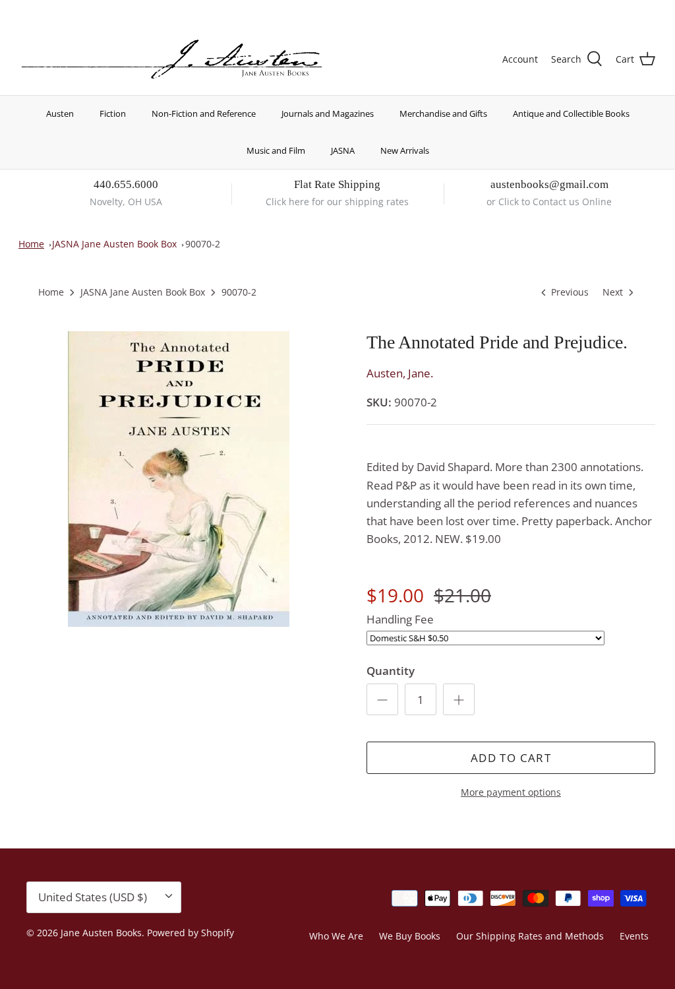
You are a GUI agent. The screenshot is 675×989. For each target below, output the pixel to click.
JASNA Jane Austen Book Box (114, 244)
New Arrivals (404, 150)
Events (634, 936)
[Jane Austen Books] (172, 59)
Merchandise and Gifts (443, 113)
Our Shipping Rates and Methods (530, 936)
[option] (179, 479)
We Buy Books (409, 936)
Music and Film (276, 150)
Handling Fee (400, 619)
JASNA (343, 150)
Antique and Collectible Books (571, 113)
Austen (60, 113)
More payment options (511, 792)
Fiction (113, 113)
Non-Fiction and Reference (204, 113)
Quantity (391, 670)
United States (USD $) (594, 11)
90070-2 (202, 244)
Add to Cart (511, 757)
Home (31, 244)
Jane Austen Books (101, 932)
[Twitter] (25, 10)
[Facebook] (44, 10)
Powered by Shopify (190, 932)
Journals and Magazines (327, 113)
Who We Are (336, 936)
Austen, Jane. (400, 373)
